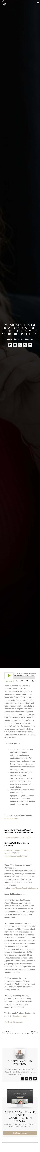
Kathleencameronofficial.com (16, 856)
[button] (38, 3)
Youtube (8, 853)
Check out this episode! (13, 1022)
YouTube (20, 837)
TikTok (15, 853)
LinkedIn (26, 850)
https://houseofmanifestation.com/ (24, 888)
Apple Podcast (10, 837)
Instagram (17, 850)
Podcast (30, 339)
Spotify (28, 837)
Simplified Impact (19, 1016)
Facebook (8, 850)
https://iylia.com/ (11, 819)
